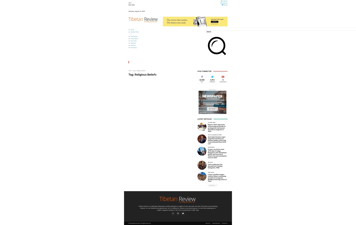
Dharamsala (211, 147)
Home (130, 70)
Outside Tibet (212, 122)
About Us (208, 223)
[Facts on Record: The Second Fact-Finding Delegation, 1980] (201, 165)
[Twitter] (222, 5)
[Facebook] (173, 213)
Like (202, 75)
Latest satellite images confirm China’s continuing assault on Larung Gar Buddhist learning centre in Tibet (217, 178)
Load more (212, 185)
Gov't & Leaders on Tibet (215, 134)
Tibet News (211, 172)
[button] (217, 56)
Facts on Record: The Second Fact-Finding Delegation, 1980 (215, 166)
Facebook (224, 1)
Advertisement (216, 223)
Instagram (224, 3)
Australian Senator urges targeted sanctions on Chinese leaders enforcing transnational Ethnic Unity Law (217, 140)
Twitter (225, 5)
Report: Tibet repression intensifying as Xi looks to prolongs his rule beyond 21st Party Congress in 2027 (217, 128)
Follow (212, 75)
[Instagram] (220, 3)
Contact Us (225, 223)
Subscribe (223, 75)
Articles (210, 162)
